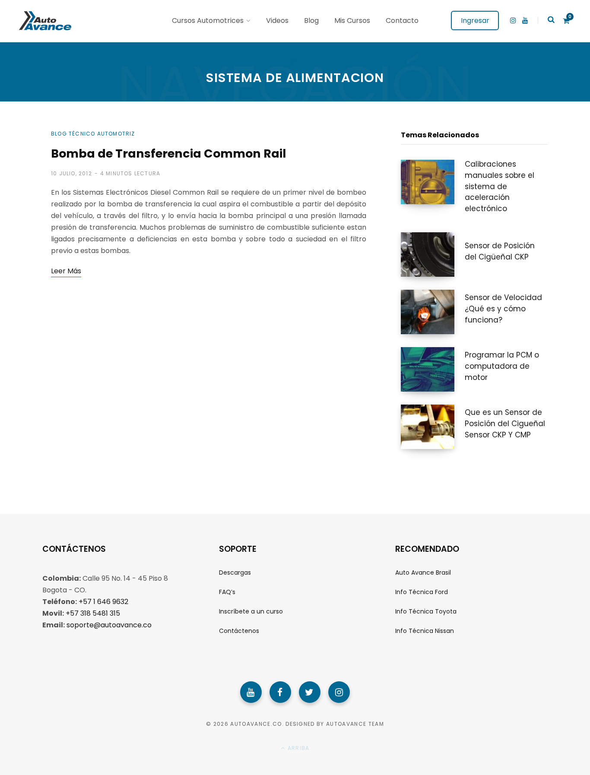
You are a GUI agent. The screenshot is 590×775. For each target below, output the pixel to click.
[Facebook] (280, 692)
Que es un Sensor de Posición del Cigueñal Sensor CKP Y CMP (505, 423)
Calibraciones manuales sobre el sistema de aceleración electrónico (499, 186)
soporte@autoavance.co (109, 625)
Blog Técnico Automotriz (93, 133)
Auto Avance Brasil (423, 572)
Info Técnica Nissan (424, 630)
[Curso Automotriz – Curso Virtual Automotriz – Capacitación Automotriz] (43, 20)
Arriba (297, 748)
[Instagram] (339, 692)
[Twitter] (309, 692)
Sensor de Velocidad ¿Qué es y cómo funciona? (503, 308)
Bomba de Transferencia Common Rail (168, 153)
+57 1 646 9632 (103, 602)
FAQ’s (227, 592)
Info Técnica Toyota (426, 611)
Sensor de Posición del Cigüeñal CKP (500, 251)
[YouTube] (251, 692)
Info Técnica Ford (421, 592)
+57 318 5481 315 (93, 613)
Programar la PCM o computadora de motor (502, 366)
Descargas (235, 572)
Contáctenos (239, 630)
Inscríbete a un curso (251, 611)
